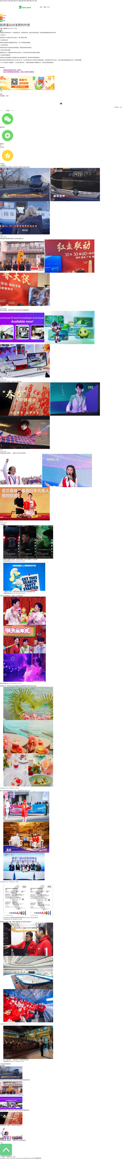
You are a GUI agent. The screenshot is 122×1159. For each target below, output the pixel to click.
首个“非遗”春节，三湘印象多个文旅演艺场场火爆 (16, 1059)
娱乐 (6, 0)
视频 (22, 0)
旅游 (14, 0)
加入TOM (12, 1156)
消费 (30, 0)
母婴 (20, 0)
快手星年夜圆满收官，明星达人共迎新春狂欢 (11, 595)
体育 (9, 0)
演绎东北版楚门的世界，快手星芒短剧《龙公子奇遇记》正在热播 (20, 559)
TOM (1, 788)
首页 (1, 0)
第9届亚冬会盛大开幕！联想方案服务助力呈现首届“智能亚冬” (16, 921)
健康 (28, 0)
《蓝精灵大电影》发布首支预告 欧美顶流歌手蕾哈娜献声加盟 (19, 591)
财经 (25, 0)
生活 (17, 0)
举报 (1, 94)
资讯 (4, 0)
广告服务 (7, 1156)
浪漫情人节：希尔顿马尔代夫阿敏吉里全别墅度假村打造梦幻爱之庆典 (18, 686)
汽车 (33, 0)
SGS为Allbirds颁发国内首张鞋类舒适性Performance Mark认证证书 (20, 917)
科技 (36, 0)
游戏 (12, 0)
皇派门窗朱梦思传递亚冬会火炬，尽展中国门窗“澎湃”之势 (15, 790)
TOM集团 (2, 1156)
